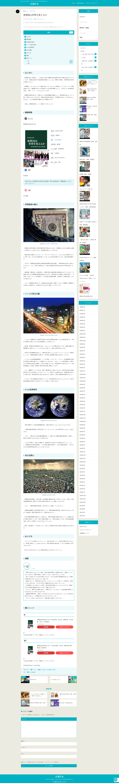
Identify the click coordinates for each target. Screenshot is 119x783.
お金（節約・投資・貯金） (88, 54)
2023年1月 (82, 451)
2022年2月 (82, 488)
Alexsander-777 (47, 243)
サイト (22, 754)
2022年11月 (83, 458)
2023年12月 (83, 414)
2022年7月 (82, 472)
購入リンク (29, 58)
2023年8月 (82, 428)
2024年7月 (82, 391)
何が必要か (29, 50)
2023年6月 (82, 435)
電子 (29, 63)
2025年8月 (82, 347)
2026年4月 (82, 320)
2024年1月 (82, 411)
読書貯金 (34, 4)
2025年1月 (82, 371)
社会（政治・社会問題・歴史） (48, 669)
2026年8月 (82, 307)
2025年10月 (83, 340)
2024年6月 (82, 394)
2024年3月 (82, 404)
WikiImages (48, 420)
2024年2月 (82, 408)
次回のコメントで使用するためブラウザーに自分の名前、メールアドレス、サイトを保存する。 (40, 762)
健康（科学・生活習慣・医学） (87, 62)
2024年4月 (82, 401)
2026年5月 (82, 317)
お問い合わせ (80, 3)
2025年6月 (82, 354)
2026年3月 (82, 324)
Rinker (42, 624)
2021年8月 (82, 509)
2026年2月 (82, 327)
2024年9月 (82, 384)
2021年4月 (82, 512)
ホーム (73, 3)
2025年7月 (82, 350)
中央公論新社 (57, 139)
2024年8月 (82, 387)
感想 (27, 55)
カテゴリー (33, 11)
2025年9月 (82, 344)
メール (23, 747)
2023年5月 (82, 438)
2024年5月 (82, 398)
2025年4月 (82, 361)
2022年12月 (83, 455)
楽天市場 (46, 627)
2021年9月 (82, 505)
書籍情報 (28, 39)
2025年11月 (83, 337)
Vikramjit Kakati (47, 335)
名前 (23, 741)
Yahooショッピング (64, 627)
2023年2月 (82, 448)
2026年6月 (82, 313)
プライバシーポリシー (91, 3)
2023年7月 (82, 431)
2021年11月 (83, 499)
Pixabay (56, 243)
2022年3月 (82, 485)
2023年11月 (83, 418)
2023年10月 (83, 421)
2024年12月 (83, 374)
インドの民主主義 (31, 44)
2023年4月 (82, 441)
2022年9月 (82, 465)
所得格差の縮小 (30, 42)
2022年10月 (83, 462)
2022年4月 (82, 482)
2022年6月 (82, 475)
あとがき (28, 53)
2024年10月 (83, 381)
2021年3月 (82, 515)
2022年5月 (82, 478)
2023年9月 (82, 425)
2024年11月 (83, 377)
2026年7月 (82, 310)
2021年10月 (83, 502)
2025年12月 (83, 334)
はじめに (28, 36)
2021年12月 (83, 495)
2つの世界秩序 (30, 47)
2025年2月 (82, 367)
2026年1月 (82, 330)
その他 (83, 57)
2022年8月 (82, 468)
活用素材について (84, 533)
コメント (25, 719)
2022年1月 (82, 492)
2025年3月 (82, 364)
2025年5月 (82, 357)
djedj (48, 494)
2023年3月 (82, 445)
